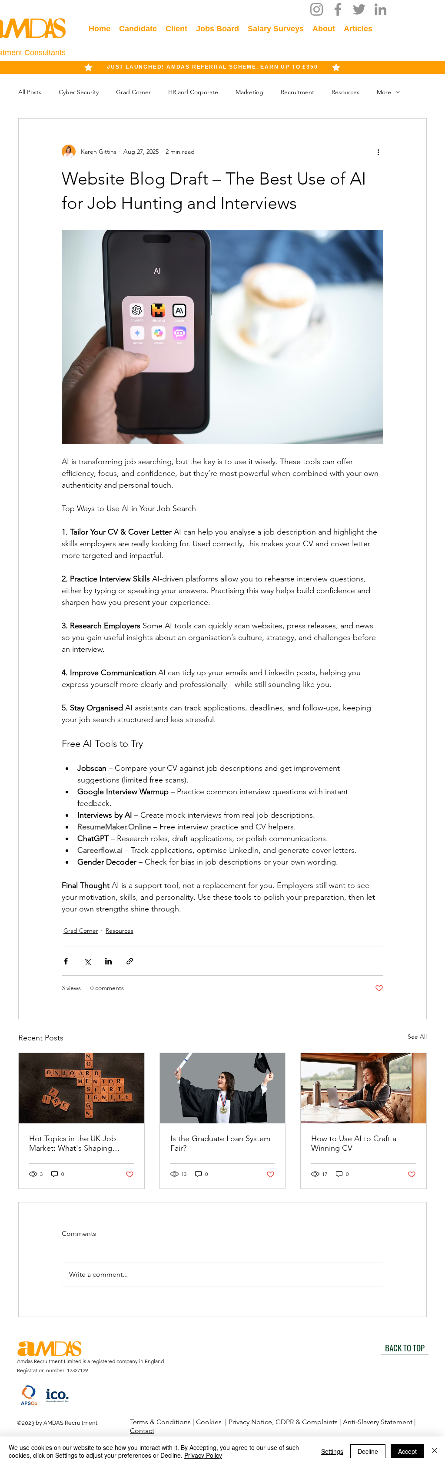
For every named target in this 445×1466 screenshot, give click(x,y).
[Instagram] (316, 9)
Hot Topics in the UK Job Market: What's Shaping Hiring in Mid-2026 (72, 1143)
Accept (407, 1451)
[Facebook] (337, 9)
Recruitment (297, 92)
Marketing (249, 92)
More (384, 92)
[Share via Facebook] (66, 961)
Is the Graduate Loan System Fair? (220, 1143)
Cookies (209, 1422)
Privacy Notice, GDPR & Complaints (283, 1422)
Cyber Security (79, 92)
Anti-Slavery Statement (377, 1422)
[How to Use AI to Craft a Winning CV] (363, 1088)
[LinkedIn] (380, 9)
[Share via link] (130, 961)
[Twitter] (359, 9)
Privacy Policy (203, 1455)
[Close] (434, 1451)
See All (417, 1036)
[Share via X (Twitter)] (87, 961)
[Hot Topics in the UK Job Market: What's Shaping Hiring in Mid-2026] (81, 1088)
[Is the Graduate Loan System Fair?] (223, 1088)
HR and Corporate (193, 92)
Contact (142, 1430)
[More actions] (378, 151)
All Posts (29, 92)
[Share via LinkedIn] (108, 961)
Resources (345, 92)
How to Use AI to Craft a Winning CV (353, 1143)
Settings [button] (332, 1451)
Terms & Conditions (161, 1422)
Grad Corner (133, 92)
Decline (368, 1451)
